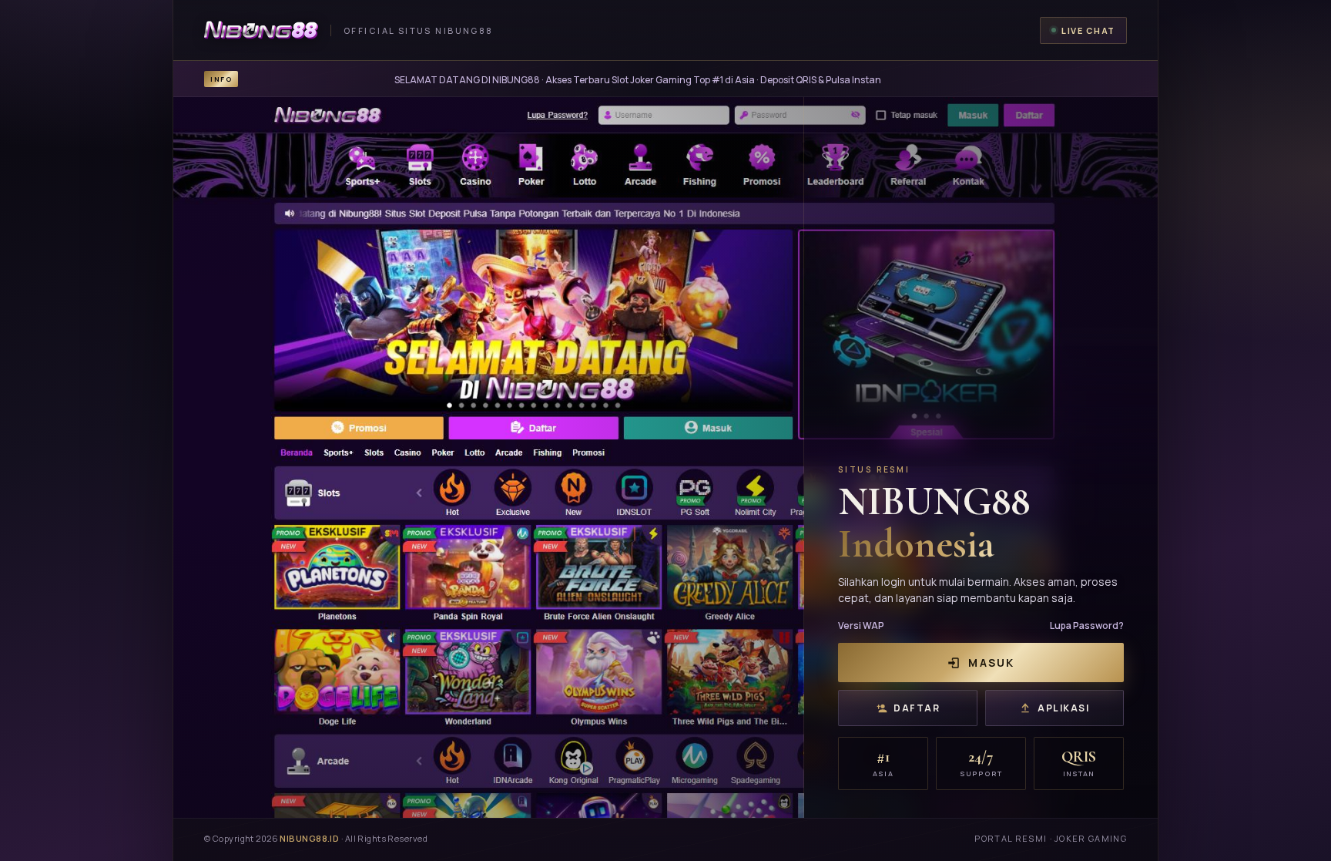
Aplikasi (1063, 708)
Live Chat (1088, 30)
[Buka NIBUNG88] (665, 457)
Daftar (916, 708)
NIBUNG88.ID (309, 838)
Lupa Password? (1087, 625)
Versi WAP (861, 625)
